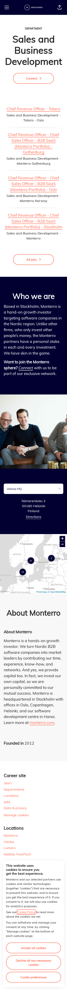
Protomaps (41, 591)
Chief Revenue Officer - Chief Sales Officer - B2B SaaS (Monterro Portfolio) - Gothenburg (33, 143)
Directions (33, 517)
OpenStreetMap (58, 591)
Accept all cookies (33, 948)
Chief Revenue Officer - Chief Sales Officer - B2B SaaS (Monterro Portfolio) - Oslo (33, 183)
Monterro (11, 835)
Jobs (7, 802)
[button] (59, 7)
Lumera (10, 848)
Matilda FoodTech (17, 854)
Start (8, 783)
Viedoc (9, 842)
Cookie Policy (26, 912)
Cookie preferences (33, 977)
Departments (14, 789)
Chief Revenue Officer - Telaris (33, 108)
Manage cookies (16, 815)
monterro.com (42, 722)
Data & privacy (15, 808)
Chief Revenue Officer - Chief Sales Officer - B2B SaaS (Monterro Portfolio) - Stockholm (33, 221)
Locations (11, 795)
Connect (25, 367)
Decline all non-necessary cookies (33, 962)
